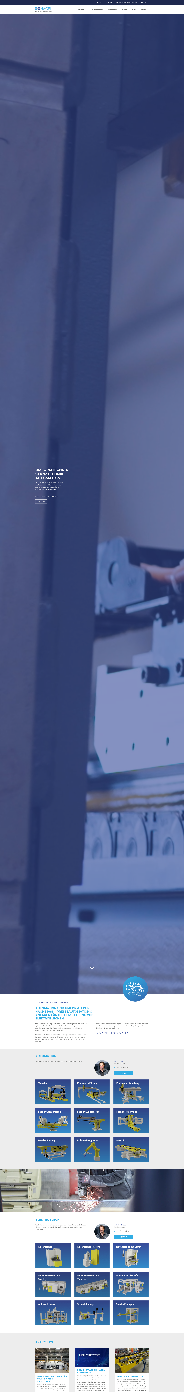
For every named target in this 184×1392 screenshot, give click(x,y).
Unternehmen (112, 9)
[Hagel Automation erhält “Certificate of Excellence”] (52, 1360)
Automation (81, 9)
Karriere (124, 9)
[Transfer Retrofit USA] (132, 1360)
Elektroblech (96, 9)
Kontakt (143, 9)
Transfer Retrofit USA (130, 1376)
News (134, 9)
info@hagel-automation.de (128, 2)
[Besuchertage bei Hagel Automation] (92, 1357)
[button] (41, 501)
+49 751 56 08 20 (106, 2)
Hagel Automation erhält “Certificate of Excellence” (52, 1378)
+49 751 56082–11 (123, 1067)
